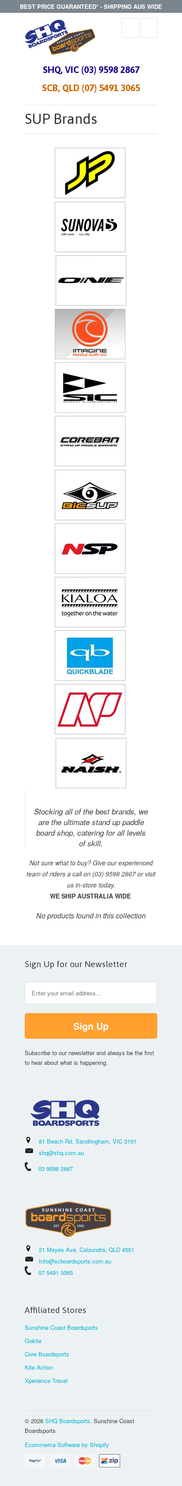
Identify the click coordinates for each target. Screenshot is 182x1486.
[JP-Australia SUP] (90, 195)
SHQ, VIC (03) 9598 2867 (91, 69)
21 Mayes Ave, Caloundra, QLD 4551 (86, 1249)
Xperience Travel (46, 1380)
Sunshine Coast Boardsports (61, 1327)
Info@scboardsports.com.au (75, 1261)
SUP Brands (61, 119)
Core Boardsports (47, 1354)
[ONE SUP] (91, 303)
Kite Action (39, 1367)
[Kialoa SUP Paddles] (90, 624)
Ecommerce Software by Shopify (67, 1444)
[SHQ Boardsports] (60, 39)
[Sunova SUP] (90, 249)
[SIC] (90, 410)
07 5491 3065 (52, 1272)
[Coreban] (90, 463)
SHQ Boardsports (67, 1421)
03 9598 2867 (55, 1168)
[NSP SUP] (90, 571)
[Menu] (130, 28)
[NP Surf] (90, 731)
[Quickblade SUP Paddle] (90, 678)
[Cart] (149, 28)
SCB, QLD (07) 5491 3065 (91, 87)
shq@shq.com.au (61, 1152)
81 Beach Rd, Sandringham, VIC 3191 (87, 1141)
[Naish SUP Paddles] (91, 785)
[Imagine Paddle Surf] (90, 356)
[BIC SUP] (90, 517)
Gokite (33, 1340)
